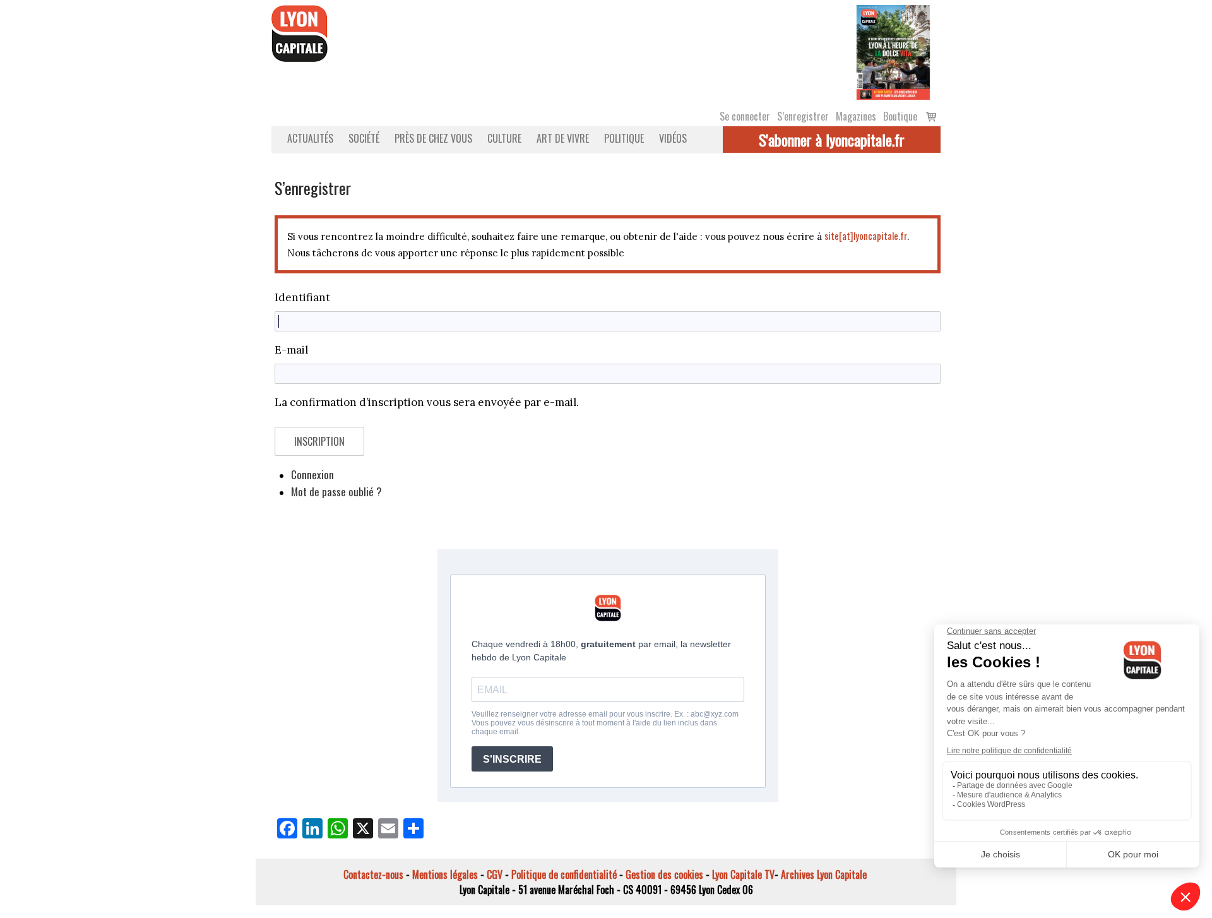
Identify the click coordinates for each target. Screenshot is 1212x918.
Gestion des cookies (664, 874)
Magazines (856, 116)
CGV (494, 874)
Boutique (900, 116)
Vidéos (673, 138)
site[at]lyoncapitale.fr (865, 235)
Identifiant (302, 297)
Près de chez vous (433, 138)
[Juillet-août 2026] (893, 51)
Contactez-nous (373, 874)
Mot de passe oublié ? (336, 491)
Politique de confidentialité (564, 874)
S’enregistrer (803, 116)
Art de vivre (563, 138)
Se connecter (745, 116)
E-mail (291, 350)
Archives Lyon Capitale (824, 874)
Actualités (310, 138)
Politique (624, 138)
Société (363, 138)
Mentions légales (445, 874)
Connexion (312, 474)
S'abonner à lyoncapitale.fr (832, 139)
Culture (504, 138)
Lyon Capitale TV (743, 874)
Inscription (319, 441)
